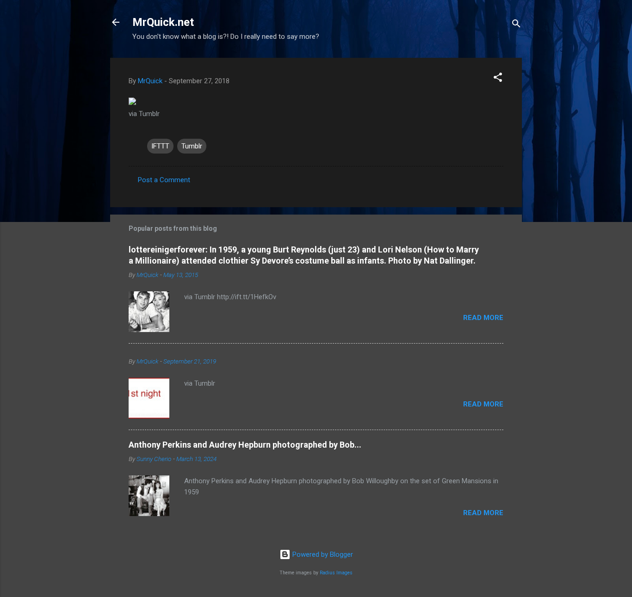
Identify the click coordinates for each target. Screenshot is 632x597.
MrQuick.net (163, 22)
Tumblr (191, 146)
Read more (483, 318)
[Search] (516, 25)
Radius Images (336, 573)
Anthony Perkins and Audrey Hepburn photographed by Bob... (245, 444)
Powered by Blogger (322, 554)
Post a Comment (164, 180)
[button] (497, 79)
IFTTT (160, 146)
